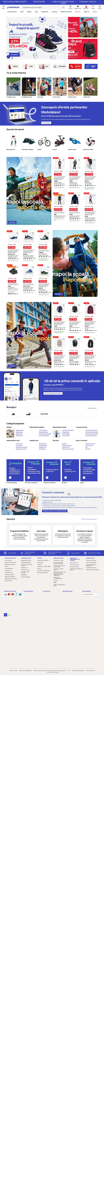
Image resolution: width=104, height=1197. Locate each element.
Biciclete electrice (66, 445)
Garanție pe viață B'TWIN (43, 570)
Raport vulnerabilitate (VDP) (59, 589)
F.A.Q (69, 608)
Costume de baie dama (91, 430)
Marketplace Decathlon (11, 582)
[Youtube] (47, 597)
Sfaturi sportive (74, 566)
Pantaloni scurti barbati (45, 433)
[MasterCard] (9, 598)
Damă (21, 12)
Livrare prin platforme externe (26, 568)
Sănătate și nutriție (66, 12)
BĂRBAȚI (15, 66)
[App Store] (29, 599)
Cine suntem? (8, 563)
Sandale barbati (43, 445)
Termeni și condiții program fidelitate (58, 566)
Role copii (87, 449)
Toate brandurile (92, 408)
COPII (46, 66)
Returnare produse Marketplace (91, 568)
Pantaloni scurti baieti (21, 447)
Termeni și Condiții (13, 608)
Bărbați (29, 12)
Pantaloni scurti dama (68, 430)
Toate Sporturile (12, 12)
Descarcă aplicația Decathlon (53, 393)
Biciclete (63, 443)
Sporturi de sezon (74, 568)
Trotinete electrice (90, 443)
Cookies (56, 584)
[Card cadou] (20, 598)
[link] (14, 55)
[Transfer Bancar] (16, 598)
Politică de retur (25, 573)
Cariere (6, 570)
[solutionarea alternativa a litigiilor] (69, 598)
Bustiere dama (66, 433)
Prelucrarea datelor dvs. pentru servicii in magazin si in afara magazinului (60, 577)
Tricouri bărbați (43, 430)
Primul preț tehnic (9, 578)
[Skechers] (44, 414)
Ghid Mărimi (24, 578)
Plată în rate (24, 571)
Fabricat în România (10, 580)
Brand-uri (86, 12)
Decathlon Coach (74, 570)
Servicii (95, 12)
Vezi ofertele (46, 122)
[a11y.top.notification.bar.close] (101, 2)
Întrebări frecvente (91, 571)
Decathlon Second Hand (43, 574)
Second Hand (93, 66)
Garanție (39, 567)
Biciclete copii (65, 447)
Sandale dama (42, 443)
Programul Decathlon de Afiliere (76, 573)
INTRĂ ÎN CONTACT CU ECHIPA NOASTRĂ (54, 511)
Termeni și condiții (58, 563)
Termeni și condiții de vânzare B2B (59, 569)
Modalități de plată (26, 565)
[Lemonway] (16, 601)
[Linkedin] (53, 597)
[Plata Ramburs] (12, 601)
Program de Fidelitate (43, 563)
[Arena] (60, 414)
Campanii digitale (25, 580)
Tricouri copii (19, 443)
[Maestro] (12, 598)
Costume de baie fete (91, 435)
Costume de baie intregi (91, 432)
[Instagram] (50, 597)
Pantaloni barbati (43, 432)
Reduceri (77, 12)
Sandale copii (42, 447)
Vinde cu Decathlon (91, 563)
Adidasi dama (19, 432)
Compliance (8, 574)
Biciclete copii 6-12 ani (67, 449)
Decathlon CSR (9, 576)
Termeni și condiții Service (58, 573)
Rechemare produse (42, 576)
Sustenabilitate (9, 572)
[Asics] (75, 414)
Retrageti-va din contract (25, 576)
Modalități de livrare (26, 563)
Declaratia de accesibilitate (53, 609)
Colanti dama (65, 432)
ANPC (55, 586)
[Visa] (5, 597)
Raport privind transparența (78, 608)
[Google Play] (29, 603)
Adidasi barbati (20, 430)
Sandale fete (42, 449)
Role (86, 447)
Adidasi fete (19, 433)
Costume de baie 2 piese (91, 433)
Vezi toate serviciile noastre (88, 519)
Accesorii (54, 12)
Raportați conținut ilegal (92, 573)
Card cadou (40, 565)
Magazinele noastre (10, 567)
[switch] (63, 160)
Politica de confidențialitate (58, 581)
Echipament (44, 12)
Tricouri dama (65, 435)
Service (39, 572)
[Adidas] (13, 414)
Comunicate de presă (10, 565)
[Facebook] (44, 597)
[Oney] (9, 601)
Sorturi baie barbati (44, 435)
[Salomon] (91, 414)
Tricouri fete (19, 445)
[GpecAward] (48, 603)
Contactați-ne (8, 584)
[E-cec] (5, 602)
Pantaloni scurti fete (21, 449)
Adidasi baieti (19, 435)
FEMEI (30, 66)
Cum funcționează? (91, 565)
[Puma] (29, 414)
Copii (36, 12)
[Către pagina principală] (13, 7)
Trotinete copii (89, 445)
